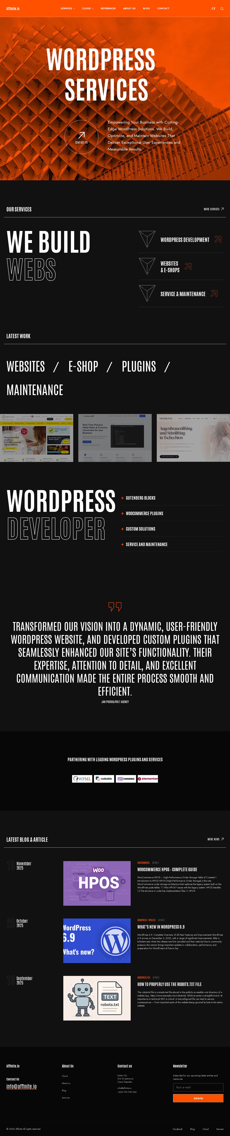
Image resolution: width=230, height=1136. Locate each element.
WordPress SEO (143, 977)
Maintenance (34, 389)
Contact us (81, 142)
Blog (146, 8)
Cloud (86, 8)
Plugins (139, 365)
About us (129, 8)
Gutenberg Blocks (140, 497)
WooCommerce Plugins (144, 513)
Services (66, 8)
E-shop (83, 365)
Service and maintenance (147, 544)
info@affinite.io (21, 1086)
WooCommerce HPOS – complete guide (167, 869)
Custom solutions (140, 528)
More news (214, 839)
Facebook (178, 1129)
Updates (152, 920)
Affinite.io (13, 8)
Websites (25, 365)
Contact (163, 8)
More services (212, 209)
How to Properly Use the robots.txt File (169, 984)
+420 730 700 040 (127, 1092)
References (108, 8)
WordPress (142, 920)
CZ (213, 8)
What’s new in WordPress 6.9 (161, 926)
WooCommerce (143, 862)
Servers (220, 1129)
